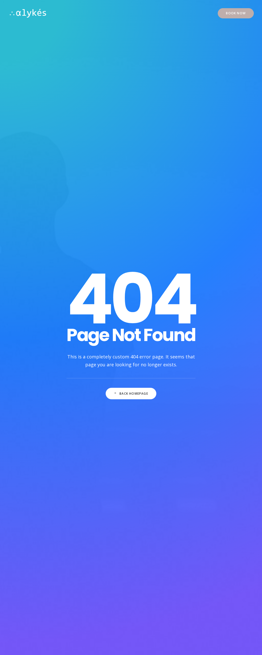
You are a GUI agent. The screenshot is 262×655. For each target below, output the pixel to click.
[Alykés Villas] (28, 13)
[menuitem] (236, 13)
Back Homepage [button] (133, 393)
